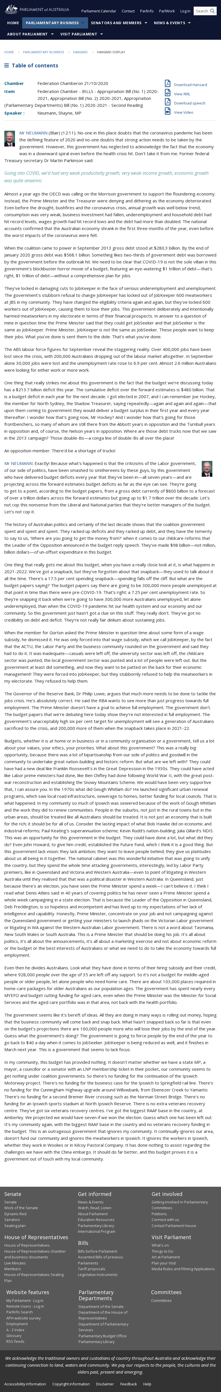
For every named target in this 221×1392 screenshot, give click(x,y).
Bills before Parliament (97, 1251)
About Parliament (27, 34)
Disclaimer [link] (105, 1384)
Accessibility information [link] (25, 1384)
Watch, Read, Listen (94, 1207)
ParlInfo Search (19, 1312)
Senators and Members (116, 22)
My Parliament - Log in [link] (24, 1300)
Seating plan (15, 1225)
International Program (96, 1231)
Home (13, 22)
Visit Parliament (78, 34)
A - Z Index (15, 1329)
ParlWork (167, 11)
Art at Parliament (166, 1257)
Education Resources (96, 1219)
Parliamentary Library (96, 1225)
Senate (10, 1202)
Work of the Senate (21, 1207)
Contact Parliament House (174, 1225)
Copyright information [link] (71, 1384)
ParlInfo (147, 11)
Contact (128, 11)
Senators (12, 1219)
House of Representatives (27, 1245)
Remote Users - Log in (25, 1306)
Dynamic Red (15, 1213)
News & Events (169, 22)
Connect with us (165, 1219)
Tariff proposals (91, 1268)
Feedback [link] (128, 1384)
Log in (185, 11)
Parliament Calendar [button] (98, 11)
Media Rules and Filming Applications (183, 1268)
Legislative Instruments (98, 1274)
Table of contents (33, 65)
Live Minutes (15, 1263)
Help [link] (147, 1384)
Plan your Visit (164, 1263)
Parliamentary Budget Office (103, 1335)
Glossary (13, 1335)
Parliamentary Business (52, 22)
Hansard (80, 52)
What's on (160, 1245)
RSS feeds (15, 1341)
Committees (161, 1300)
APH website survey (23, 1318)
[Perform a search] (212, 11)
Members (12, 1268)
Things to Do (162, 1251)
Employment (17, 1323)
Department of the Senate (101, 1306)
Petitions (159, 1213)
